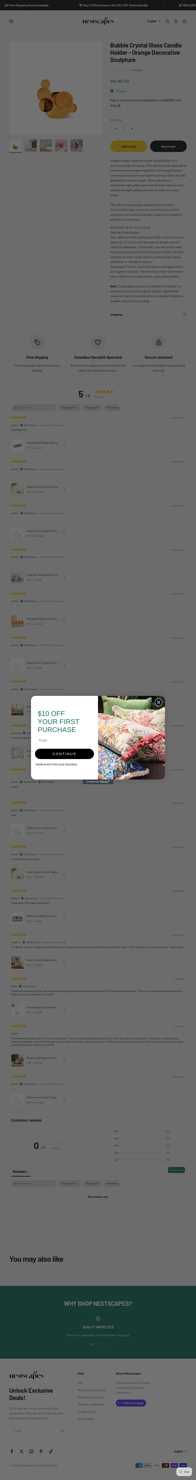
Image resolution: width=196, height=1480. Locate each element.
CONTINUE (64, 754)
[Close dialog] (158, 702)
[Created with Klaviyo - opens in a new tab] (98, 782)
